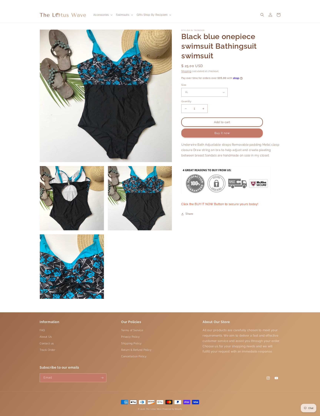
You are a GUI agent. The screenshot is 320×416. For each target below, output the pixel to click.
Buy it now (222, 133)
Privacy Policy (130, 336)
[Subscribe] (102, 377)
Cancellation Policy (133, 356)
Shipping (186, 71)
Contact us (47, 343)
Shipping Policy (131, 343)
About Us (46, 336)
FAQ (42, 330)
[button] (102, 15)
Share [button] (189, 213)
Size (183, 84)
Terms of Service (132, 330)
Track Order (47, 349)
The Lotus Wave (154, 409)
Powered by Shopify (172, 409)
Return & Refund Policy (136, 349)
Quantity (186, 101)
